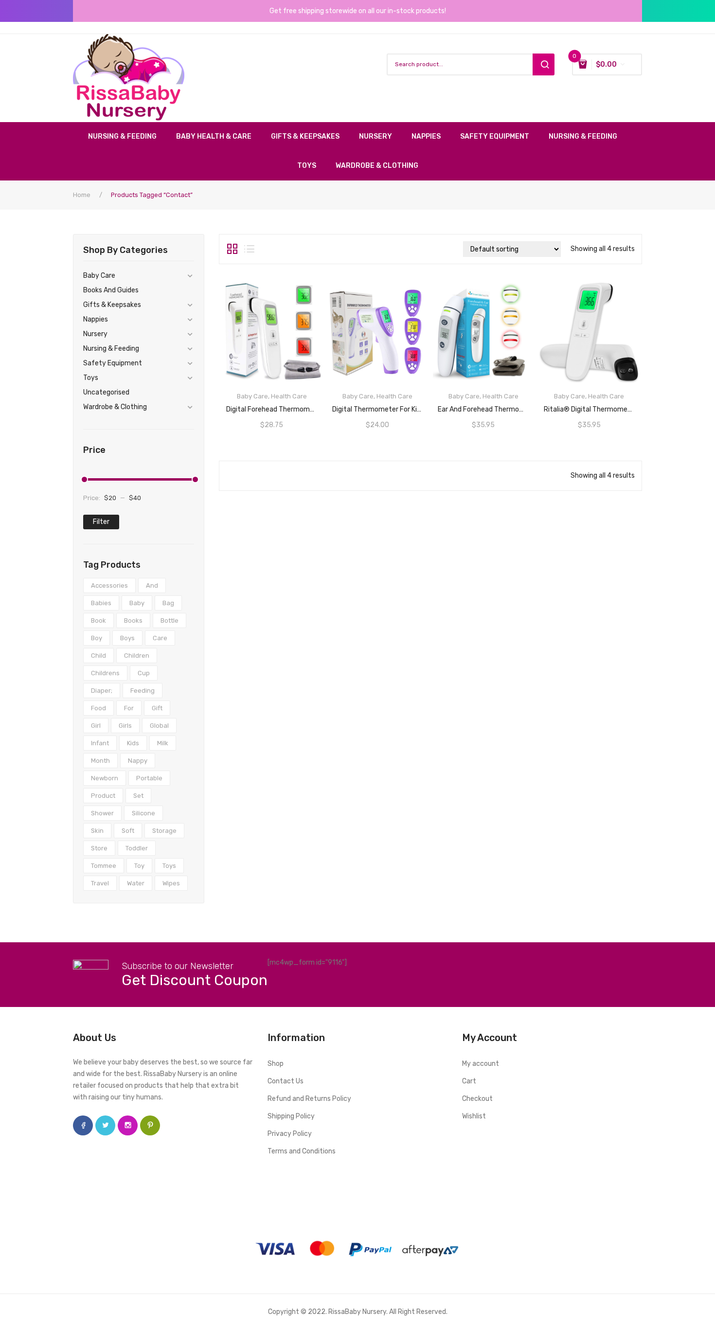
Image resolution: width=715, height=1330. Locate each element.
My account (480, 1064)
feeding (142, 690)
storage (164, 830)
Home (81, 194)
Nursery (95, 334)
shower (102, 813)
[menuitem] (127, 136)
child (98, 655)
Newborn (104, 778)
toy (139, 865)
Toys (90, 378)
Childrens (105, 673)
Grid (232, 249)
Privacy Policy (290, 1134)
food (98, 708)
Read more (272, 406)
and (152, 585)
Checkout (477, 1099)
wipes (171, 883)
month (100, 760)
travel (100, 883)
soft (128, 830)
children (136, 655)
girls (125, 725)
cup (144, 673)
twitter (105, 1125)
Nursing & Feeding (111, 348)
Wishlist (474, 1116)
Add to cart (589, 406)
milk (162, 743)
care (160, 638)
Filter (101, 522)
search (543, 64)
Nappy (137, 760)
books (133, 620)
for (129, 708)
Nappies (95, 319)
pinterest (150, 1125)
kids (133, 743)
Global (159, 725)
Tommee (103, 865)
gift (157, 708)
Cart (469, 1081)
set (138, 795)
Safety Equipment (112, 363)
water (135, 883)
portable (149, 778)
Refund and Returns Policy (309, 1099)
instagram (128, 1125)
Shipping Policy (291, 1116)
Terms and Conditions (302, 1151)
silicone (143, 813)
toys (169, 865)
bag (168, 603)
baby (136, 603)
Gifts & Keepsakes (112, 305)
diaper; (101, 690)
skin (97, 830)
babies (101, 603)
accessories (109, 585)
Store (99, 848)
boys (127, 638)
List (249, 249)
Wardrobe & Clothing (115, 407)
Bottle (170, 620)
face (83, 1125)
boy (96, 638)
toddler (136, 848)
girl (96, 725)
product (103, 795)
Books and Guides (111, 290)
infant (100, 743)
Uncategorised (106, 392)
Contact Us (286, 1081)
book (98, 620)
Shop (276, 1064)
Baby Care (99, 275)
